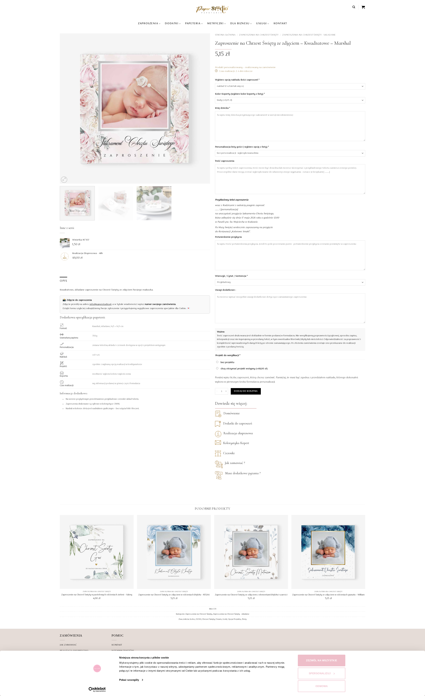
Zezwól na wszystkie (321, 660)
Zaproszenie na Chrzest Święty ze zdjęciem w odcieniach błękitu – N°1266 (174, 595)
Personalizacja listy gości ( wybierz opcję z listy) (242, 147)
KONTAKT (280, 23)
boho (192, 619)
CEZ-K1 (198, 619)
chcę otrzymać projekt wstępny (244, 368)
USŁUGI (261, 23)
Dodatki (171, 23)
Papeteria (192, 23)
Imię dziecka (222, 108)
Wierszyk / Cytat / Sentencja (231, 276)
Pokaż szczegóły (129, 679)
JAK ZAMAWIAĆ (68, 645)
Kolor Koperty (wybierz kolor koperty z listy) (240, 94)
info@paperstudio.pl (100, 304)
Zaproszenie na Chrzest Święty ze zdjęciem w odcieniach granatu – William (328, 595)
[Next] (203, 108)
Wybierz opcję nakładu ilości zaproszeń (237, 80)
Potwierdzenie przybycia (228, 237)
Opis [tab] (63, 281)
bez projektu (227, 362)
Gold (224, 619)
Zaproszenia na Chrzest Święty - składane (309, 35)
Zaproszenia (148, 23)
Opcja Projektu (234, 619)
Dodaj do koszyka (245, 391)
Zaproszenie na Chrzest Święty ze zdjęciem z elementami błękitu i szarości (251, 595)
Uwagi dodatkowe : (226, 290)
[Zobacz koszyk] (363, 7)
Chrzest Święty (208, 619)
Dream (219, 619)
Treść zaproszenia (225, 161)
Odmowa (321, 686)
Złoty (244, 619)
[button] (353, 7)
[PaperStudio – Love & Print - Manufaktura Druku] (212, 9)
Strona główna (225, 35)
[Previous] (67, 108)
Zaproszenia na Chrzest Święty (258, 35)
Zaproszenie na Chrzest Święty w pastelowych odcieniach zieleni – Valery (96, 595)
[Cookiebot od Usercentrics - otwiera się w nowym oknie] (97, 689)
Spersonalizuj (320, 673)
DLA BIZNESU (239, 23)
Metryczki (215, 23)
